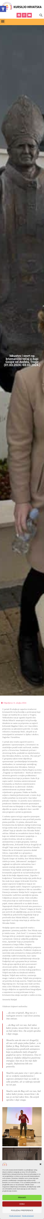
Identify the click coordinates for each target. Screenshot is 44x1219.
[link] (3, 9)
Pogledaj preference (22, 1210)
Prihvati (22, 1198)
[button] (40, 1164)
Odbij (22, 1204)
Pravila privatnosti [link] (15, 1216)
